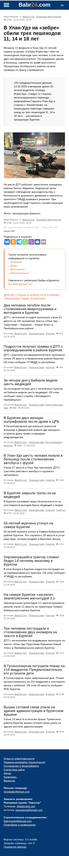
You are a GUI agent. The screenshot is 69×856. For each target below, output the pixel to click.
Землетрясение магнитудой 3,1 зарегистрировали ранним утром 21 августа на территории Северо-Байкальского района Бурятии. (34, 606)
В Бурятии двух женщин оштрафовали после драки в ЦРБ (31, 419)
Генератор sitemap (15, 846)
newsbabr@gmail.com (17, 791)
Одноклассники (19, 272)
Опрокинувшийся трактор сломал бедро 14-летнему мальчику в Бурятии (31, 560)
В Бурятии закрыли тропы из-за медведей (30, 495)
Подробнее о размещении (20, 824)
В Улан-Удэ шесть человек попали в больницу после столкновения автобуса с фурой (33, 459)
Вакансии (9, 780)
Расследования (53, 442)
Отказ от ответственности (19, 758)
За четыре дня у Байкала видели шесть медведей (31, 382)
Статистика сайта (14, 769)
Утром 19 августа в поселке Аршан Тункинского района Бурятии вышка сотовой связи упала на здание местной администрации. (32, 723)
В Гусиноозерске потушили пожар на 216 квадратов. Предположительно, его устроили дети (34, 669)
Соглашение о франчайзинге (21, 765)
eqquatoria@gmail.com (29, 810)
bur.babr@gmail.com (20, 284)
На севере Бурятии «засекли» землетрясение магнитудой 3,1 (29, 596)
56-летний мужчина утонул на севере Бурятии (28, 525)
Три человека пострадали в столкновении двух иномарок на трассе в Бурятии (30, 632)
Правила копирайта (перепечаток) (24, 762)
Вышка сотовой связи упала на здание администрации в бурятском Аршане (33, 710)
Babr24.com (28, 16)
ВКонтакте (17, 269)
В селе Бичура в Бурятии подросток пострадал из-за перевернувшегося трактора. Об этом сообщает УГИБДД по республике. (34, 573)
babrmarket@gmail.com (18, 821)
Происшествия (44, 16)
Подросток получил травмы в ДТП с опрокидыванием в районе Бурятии (33, 348)
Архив (7, 773)
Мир (6, 408)
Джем (13, 265)
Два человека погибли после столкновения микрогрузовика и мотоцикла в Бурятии (30, 309)
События (50, 510)
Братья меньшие (54, 405)
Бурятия (56, 16)
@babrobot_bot (26, 806)
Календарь (10, 776)
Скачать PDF (9, 231)
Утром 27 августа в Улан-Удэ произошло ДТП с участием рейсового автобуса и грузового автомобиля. (32, 471)
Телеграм (16, 261)
